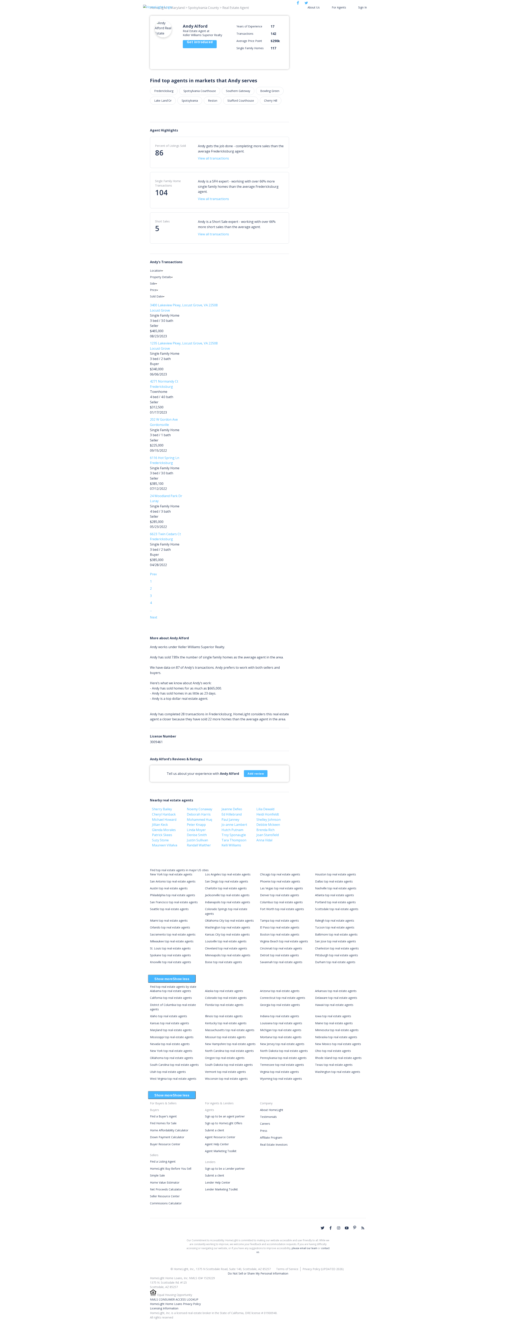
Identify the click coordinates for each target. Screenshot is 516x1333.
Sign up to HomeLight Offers (223, 1123)
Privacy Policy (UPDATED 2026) (323, 1269)
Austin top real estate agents (169, 888)
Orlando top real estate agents (170, 927)
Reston (212, 100)
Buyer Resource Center (165, 1144)
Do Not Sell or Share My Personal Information (258, 1273)
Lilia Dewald (265, 809)
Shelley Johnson (268, 819)
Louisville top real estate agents (226, 941)
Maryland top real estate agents (171, 1030)
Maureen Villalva (164, 845)
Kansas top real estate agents (169, 1023)
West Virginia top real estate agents (173, 1079)
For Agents (339, 7)
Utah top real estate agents (168, 1072)
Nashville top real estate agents (335, 888)
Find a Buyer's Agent (163, 1116)
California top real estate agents (171, 998)
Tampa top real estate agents (279, 920)
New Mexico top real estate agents (338, 1044)
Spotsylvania (190, 100)
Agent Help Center (217, 1144)
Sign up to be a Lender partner (225, 1168)
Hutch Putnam (232, 830)
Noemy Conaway (199, 809)
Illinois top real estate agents (224, 1016)
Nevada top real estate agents (170, 1044)
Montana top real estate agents (281, 1037)
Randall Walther (199, 845)
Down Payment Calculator (167, 1137)
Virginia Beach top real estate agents (284, 941)
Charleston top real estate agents (337, 948)
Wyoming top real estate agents (281, 1079)
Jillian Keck (160, 824)
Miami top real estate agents (169, 920)
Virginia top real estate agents (279, 1072)
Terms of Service (287, 1269)
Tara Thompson (234, 840)
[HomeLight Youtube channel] (346, 1228)
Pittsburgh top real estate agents (336, 955)
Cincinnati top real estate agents (281, 948)
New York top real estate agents (171, 874)
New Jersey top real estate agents (282, 1044)
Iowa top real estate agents (333, 1016)
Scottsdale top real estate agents (336, 909)
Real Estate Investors (274, 1144)
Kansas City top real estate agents (227, 934)
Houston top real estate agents (335, 874)
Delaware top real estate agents (336, 998)
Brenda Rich (265, 830)
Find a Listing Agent (163, 1161)
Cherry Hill (270, 100)
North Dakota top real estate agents (284, 1051)
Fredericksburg (163, 91)
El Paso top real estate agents (279, 927)
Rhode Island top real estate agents (338, 1058)
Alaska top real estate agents (224, 991)
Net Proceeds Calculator (166, 1189)
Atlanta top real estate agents (334, 895)
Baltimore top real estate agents (336, 934)
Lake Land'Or (163, 100)
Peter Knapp (196, 824)
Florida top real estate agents (224, 1005)
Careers (265, 1123)
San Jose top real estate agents (335, 941)
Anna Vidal (264, 840)
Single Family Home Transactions (168, 183)
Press (263, 1131)
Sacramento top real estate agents (173, 934)
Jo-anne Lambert (234, 824)
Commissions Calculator (166, 1203)
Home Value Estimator (164, 1182)
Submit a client (214, 1130)
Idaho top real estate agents (168, 1016)
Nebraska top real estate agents (336, 1037)
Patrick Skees (162, 835)
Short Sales (162, 221)
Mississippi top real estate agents (172, 1037)
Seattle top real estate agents (169, 909)
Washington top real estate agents (227, 927)
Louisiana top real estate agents (281, 1023)
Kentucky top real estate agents (226, 1023)
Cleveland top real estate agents (226, 948)
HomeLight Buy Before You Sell (170, 1168)
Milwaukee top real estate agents (172, 941)
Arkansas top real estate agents (336, 991)
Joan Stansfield (267, 835)
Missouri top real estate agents (225, 1037)
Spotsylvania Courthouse (199, 91)
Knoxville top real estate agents (170, 962)
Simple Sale (157, 1175)
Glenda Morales (164, 830)
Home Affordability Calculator (169, 1130)
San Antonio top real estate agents (173, 881)
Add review (256, 773)
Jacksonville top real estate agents (227, 895)
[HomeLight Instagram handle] (338, 1228)
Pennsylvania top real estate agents (283, 1058)
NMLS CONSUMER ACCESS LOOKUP (174, 1299)
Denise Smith (197, 835)
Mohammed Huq (199, 819)
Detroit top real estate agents (279, 955)
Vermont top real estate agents (225, 1072)
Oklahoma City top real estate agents (229, 920)
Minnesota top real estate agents (337, 1030)
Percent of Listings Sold (170, 146)
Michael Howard (164, 819)
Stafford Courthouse (240, 100)
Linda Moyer (196, 830)
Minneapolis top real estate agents (227, 955)
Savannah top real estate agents (281, 962)
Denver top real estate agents (279, 895)
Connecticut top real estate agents (282, 998)
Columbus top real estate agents (281, 902)
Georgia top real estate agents (280, 1005)
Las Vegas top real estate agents (281, 888)
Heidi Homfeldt (267, 814)
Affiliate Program (271, 1137)
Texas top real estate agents (334, 1065)
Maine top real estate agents (334, 1023)
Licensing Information (164, 1308)
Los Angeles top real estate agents (228, 874)
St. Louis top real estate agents (170, 948)
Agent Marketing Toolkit (220, 1151)
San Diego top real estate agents (226, 881)
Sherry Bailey (162, 809)
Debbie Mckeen (268, 824)
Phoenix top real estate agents (280, 881)
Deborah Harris (199, 814)
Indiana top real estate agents (279, 1016)
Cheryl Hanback (164, 814)
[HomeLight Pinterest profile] (355, 1227)
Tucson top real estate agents (334, 927)
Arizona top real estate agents (280, 991)
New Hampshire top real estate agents (230, 1044)
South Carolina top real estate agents (174, 1065)
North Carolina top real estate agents (229, 1051)
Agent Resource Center (220, 1137)
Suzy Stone (160, 840)
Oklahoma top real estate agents (171, 1058)
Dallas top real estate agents (334, 881)
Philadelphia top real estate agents (172, 895)
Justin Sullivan (197, 840)
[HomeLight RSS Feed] (363, 1228)
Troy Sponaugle (234, 835)
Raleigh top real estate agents (334, 920)
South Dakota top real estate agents (229, 1065)
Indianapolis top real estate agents (227, 902)
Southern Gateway (238, 91)
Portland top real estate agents (335, 902)
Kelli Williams (231, 845)
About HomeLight (271, 1110)
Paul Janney (230, 819)
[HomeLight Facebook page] (330, 1228)
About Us (314, 7)
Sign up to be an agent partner (225, 1116)
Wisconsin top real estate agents (226, 1079)
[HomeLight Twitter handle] (322, 1228)
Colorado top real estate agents (226, 998)
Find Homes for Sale (163, 1123)
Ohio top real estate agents (333, 1051)
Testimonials (268, 1117)
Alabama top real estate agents (170, 991)
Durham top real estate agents (335, 962)
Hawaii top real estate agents (334, 1005)
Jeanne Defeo (232, 809)
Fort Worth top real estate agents (282, 909)
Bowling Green (269, 91)
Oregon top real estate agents (224, 1058)
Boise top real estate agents (223, 962)
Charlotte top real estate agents (226, 888)
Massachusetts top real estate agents (229, 1030)
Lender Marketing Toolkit (221, 1189)
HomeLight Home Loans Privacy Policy (175, 1304)
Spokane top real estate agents (170, 955)
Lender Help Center (217, 1182)
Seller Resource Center (165, 1196)
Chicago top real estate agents (280, 874)
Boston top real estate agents (279, 934)
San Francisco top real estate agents (174, 902)
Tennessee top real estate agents (282, 1065)
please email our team (304, 1248)
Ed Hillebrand (232, 814)
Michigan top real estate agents (280, 1030)
